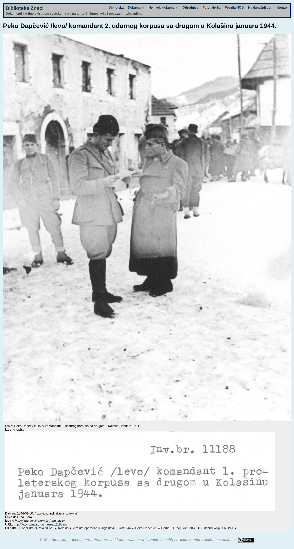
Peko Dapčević (146, 528)
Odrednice (190, 7)
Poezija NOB (234, 7)
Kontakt (282, 7)
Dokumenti (136, 7)
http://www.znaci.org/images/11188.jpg (40, 524)
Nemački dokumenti (163, 7)
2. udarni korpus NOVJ (217, 528)
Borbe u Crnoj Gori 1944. (179, 528)
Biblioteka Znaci (24, 8)
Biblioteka (116, 7)
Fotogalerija (211, 7)
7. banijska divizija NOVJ (36, 528)
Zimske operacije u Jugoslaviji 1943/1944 (102, 528)
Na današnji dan (260, 7)
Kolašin (63, 528)
